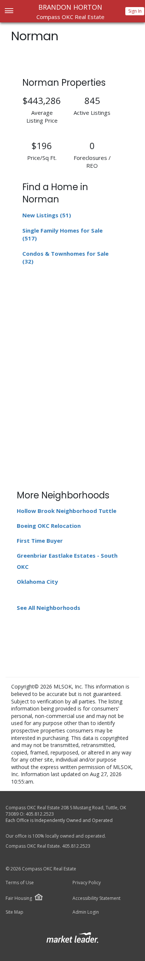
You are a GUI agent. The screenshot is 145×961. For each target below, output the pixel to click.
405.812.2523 (40, 814)
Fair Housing (19, 898)
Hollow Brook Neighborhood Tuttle (66, 510)
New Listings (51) (46, 215)
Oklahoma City (37, 581)
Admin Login (85, 912)
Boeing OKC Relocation (49, 525)
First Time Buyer (40, 540)
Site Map (14, 912)
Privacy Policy (86, 883)
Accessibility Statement (96, 898)
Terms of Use (20, 883)
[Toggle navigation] (8, 11)
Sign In (135, 11)
